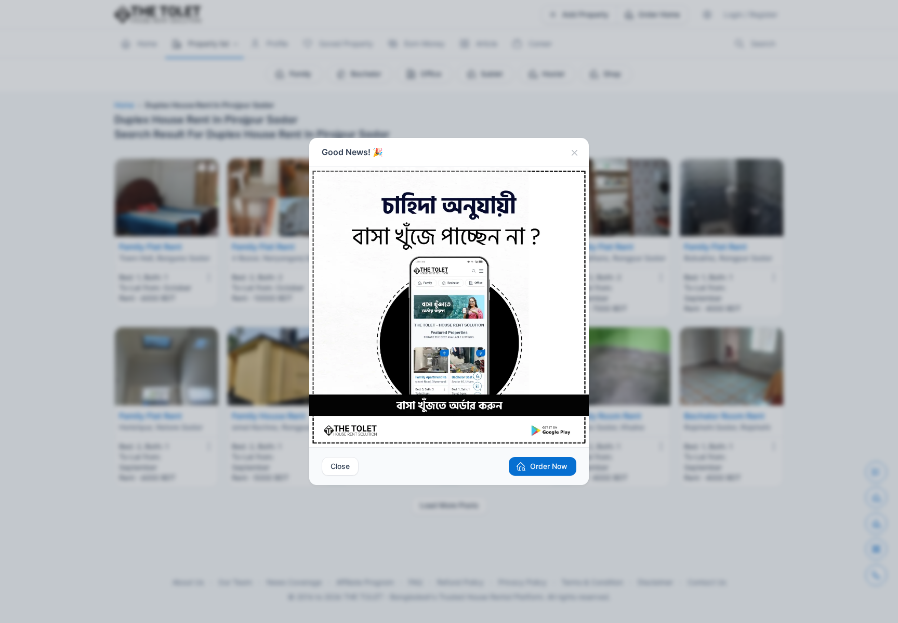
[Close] (574, 152)
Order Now (548, 466)
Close (340, 466)
